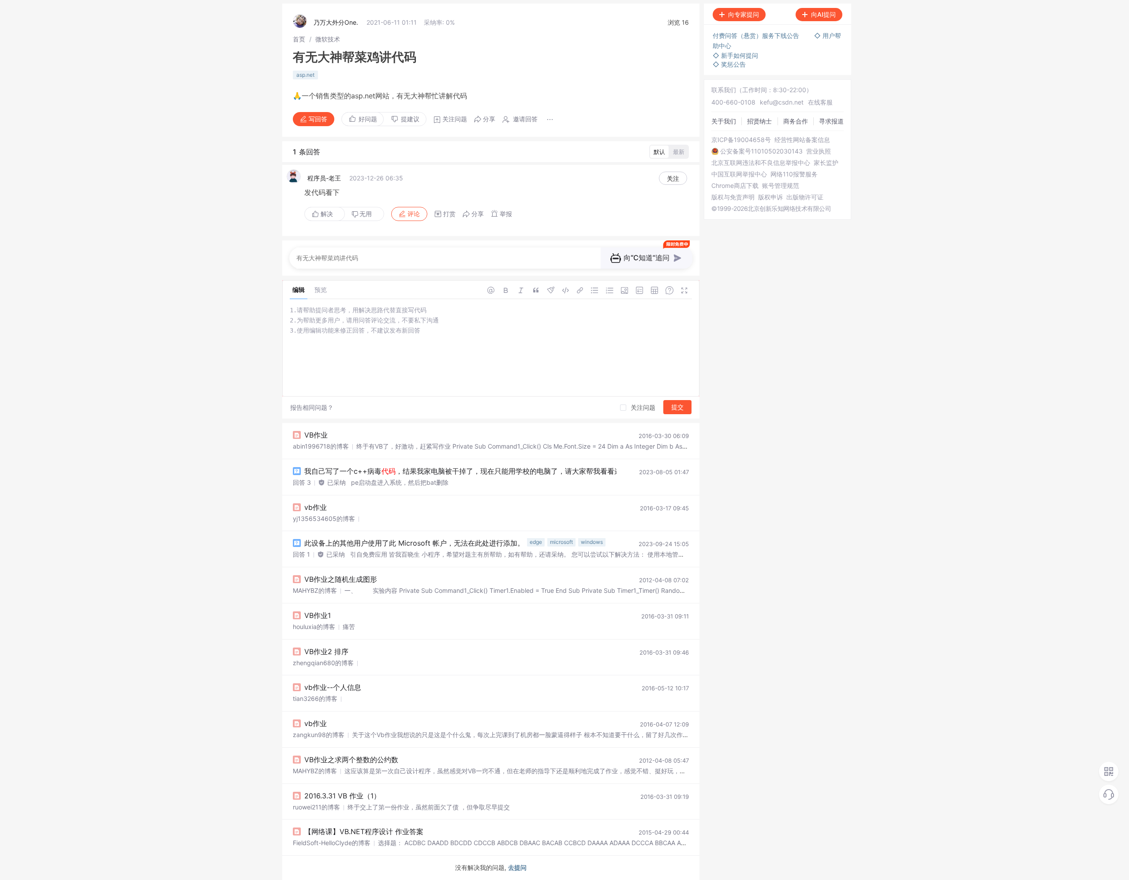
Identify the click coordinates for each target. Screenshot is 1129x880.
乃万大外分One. (336, 22)
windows (592, 542)
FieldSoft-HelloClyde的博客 (331, 842)
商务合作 (795, 121)
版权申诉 (770, 197)
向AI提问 (823, 14)
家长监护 (826, 162)
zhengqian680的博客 (323, 663)
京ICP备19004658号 (741, 139)
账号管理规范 (780, 185)
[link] (299, 39)
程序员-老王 (324, 178)
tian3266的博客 (315, 698)
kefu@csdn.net (782, 102)
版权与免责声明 (733, 197)
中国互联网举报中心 (739, 174)
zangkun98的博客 (318, 734)
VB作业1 (317, 615)
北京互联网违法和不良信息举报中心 (760, 162)
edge (536, 542)
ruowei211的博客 (316, 807)
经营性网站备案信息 (802, 139)
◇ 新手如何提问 (735, 55)
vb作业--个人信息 (332, 687)
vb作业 (315, 507)
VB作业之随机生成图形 (340, 579)
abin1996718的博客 (321, 446)
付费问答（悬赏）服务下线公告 (757, 35)
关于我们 (723, 121)
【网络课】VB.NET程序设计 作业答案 (363, 831)
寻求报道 (831, 121)
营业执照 (818, 151)
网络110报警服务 (794, 174)
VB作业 (316, 435)
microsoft (561, 542)
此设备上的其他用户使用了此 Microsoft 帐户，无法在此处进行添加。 (414, 543)
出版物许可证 (804, 197)
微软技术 (327, 39)
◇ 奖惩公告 (729, 64)
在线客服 (820, 102)
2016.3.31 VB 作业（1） (342, 795)
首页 (299, 39)
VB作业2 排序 (326, 651)
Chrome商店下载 (735, 185)
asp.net (305, 74)
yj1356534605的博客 (324, 518)
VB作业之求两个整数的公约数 (351, 759)
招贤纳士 (759, 121)
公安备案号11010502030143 (761, 151)
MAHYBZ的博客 (315, 590)
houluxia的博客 (314, 626)
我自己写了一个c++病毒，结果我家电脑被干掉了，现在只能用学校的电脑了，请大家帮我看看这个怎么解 (484, 471)
